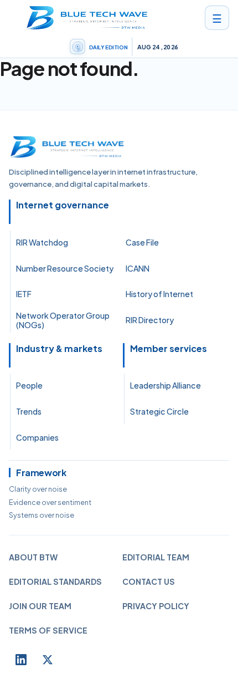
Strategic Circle (159, 411)
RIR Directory (150, 320)
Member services (168, 348)
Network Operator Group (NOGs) (63, 320)
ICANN (137, 268)
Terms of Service (48, 630)
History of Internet (159, 294)
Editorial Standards (55, 581)
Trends (29, 411)
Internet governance (62, 205)
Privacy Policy (155, 606)
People (29, 385)
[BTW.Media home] (87, 17)
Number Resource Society (64, 268)
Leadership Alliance (165, 385)
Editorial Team (155, 557)
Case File (142, 242)
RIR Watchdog (42, 242)
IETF (24, 294)
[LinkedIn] (21, 659)
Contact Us (148, 581)
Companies (37, 437)
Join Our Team (40, 606)
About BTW (33, 557)
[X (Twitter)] (47, 659)
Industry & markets (59, 348)
